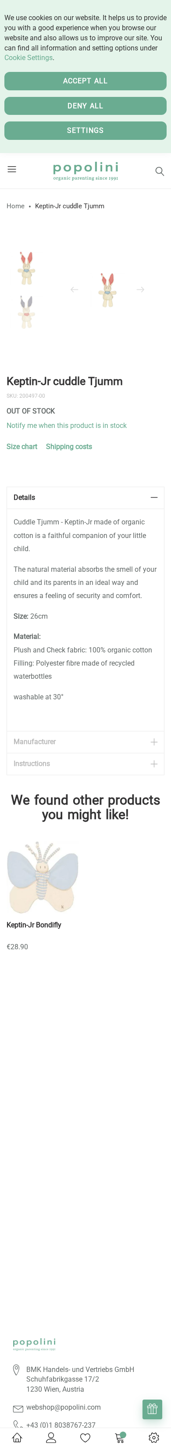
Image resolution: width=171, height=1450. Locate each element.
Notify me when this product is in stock (67, 425)
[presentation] (75, 290)
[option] (26, 268)
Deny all (86, 106)
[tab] (85, 498)
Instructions (32, 763)
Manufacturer (35, 741)
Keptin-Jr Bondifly (34, 925)
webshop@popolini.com (63, 1407)
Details (24, 497)
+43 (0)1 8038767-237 (61, 1425)
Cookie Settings (28, 57)
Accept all (85, 81)
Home (16, 206)
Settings (85, 130)
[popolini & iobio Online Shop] (85, 171)
